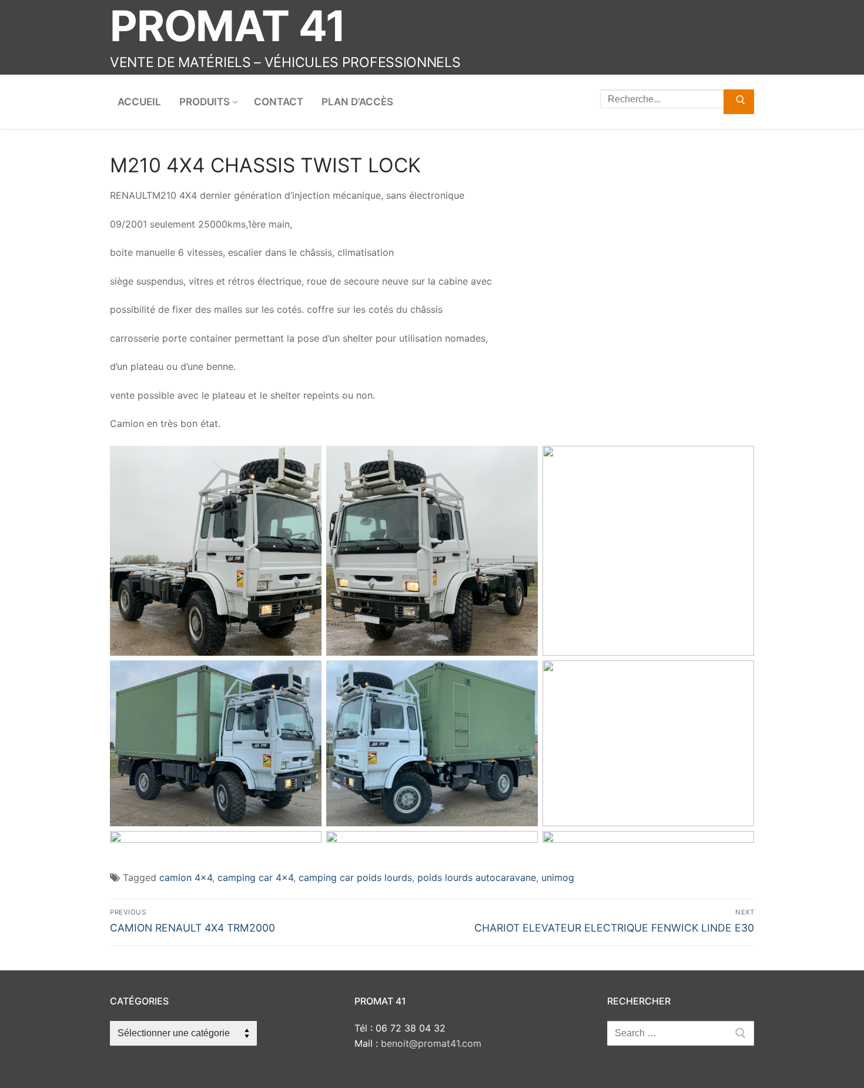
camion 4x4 (185, 877)
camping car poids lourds (355, 877)
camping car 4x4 (255, 877)
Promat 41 (228, 25)
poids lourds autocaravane (476, 877)
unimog (557, 877)
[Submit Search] (739, 101)
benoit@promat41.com (431, 1043)
